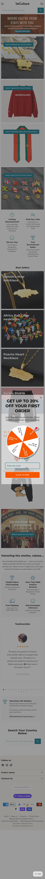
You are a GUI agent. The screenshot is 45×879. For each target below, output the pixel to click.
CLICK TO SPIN (22, 475)
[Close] (41, 397)
